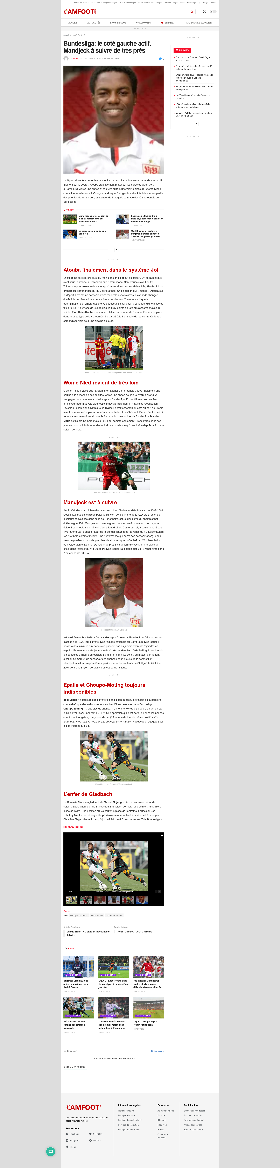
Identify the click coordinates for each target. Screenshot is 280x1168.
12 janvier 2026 (85, 225)
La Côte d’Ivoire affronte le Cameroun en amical (193, 97)
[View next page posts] (116, 250)
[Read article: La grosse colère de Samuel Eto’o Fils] (70, 234)
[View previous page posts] (111, 250)
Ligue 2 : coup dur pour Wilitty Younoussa (145, 1023)
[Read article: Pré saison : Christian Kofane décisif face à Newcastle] (78, 1007)
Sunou (76, 58)
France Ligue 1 (157, 2)
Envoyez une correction (194, 1110)
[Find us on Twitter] (204, 11)
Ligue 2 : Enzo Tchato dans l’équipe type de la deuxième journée (113, 984)
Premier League (171, 2)
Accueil (72, 22)
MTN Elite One (144, 2)
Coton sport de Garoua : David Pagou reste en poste (193, 59)
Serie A (183, 2)
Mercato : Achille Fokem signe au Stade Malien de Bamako (194, 114)
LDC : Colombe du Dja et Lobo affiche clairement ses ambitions (193, 105)
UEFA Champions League (107, 2)
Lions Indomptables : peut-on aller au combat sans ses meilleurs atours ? (93, 218)
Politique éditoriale (126, 1115)
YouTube (97, 1140)
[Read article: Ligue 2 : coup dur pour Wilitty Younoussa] (148, 1007)
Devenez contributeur (194, 1119)
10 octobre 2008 (91, 58)
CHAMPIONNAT (143, 22)
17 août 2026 (104, 991)
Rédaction (162, 1124)
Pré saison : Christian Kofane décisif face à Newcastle (74, 1025)
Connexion (158, 1050)
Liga (200, 2)
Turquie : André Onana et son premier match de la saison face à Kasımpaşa (111, 1025)
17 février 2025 (85, 237)
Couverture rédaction (163, 1136)
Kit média (162, 1119)
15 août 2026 (139, 991)
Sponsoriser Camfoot (193, 1129)
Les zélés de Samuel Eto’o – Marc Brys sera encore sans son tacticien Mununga (147, 218)
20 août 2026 (69, 991)
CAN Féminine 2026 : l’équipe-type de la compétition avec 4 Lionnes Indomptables (194, 77)
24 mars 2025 (136, 225)
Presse (161, 1129)
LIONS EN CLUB (118, 22)
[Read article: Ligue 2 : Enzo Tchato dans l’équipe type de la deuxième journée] (113, 967)
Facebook (74, 1133)
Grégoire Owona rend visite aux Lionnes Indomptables (194, 88)
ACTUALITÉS (93, 22)
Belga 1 (206, 2)
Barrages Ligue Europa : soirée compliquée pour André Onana (76, 984)
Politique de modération (129, 1129)
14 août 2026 (139, 1029)
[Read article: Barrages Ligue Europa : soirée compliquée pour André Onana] (78, 967)
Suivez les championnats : (84, 2)
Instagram (74, 1140)
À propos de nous (166, 1110)
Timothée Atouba (114, 915)
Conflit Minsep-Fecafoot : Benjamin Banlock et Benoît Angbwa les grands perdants (145, 233)
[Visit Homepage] (80, 11)
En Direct (170, 22)
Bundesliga (191, 2)
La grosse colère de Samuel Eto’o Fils (92, 232)
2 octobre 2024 (138, 240)
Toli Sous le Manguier (199, 22)
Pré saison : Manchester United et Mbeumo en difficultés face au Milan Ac (147, 984)
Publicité (161, 1115)
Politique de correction (128, 1124)
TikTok (73, 1146)
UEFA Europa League (127, 2)
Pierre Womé (97, 915)
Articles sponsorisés (193, 1124)
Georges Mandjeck (79, 915)
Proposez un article (193, 1115)
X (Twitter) (98, 1133)
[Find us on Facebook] (199, 11)
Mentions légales (126, 1110)
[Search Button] (192, 11)
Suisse (214, 2)
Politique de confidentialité (130, 1119)
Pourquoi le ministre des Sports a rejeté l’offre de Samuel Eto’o (194, 67)
